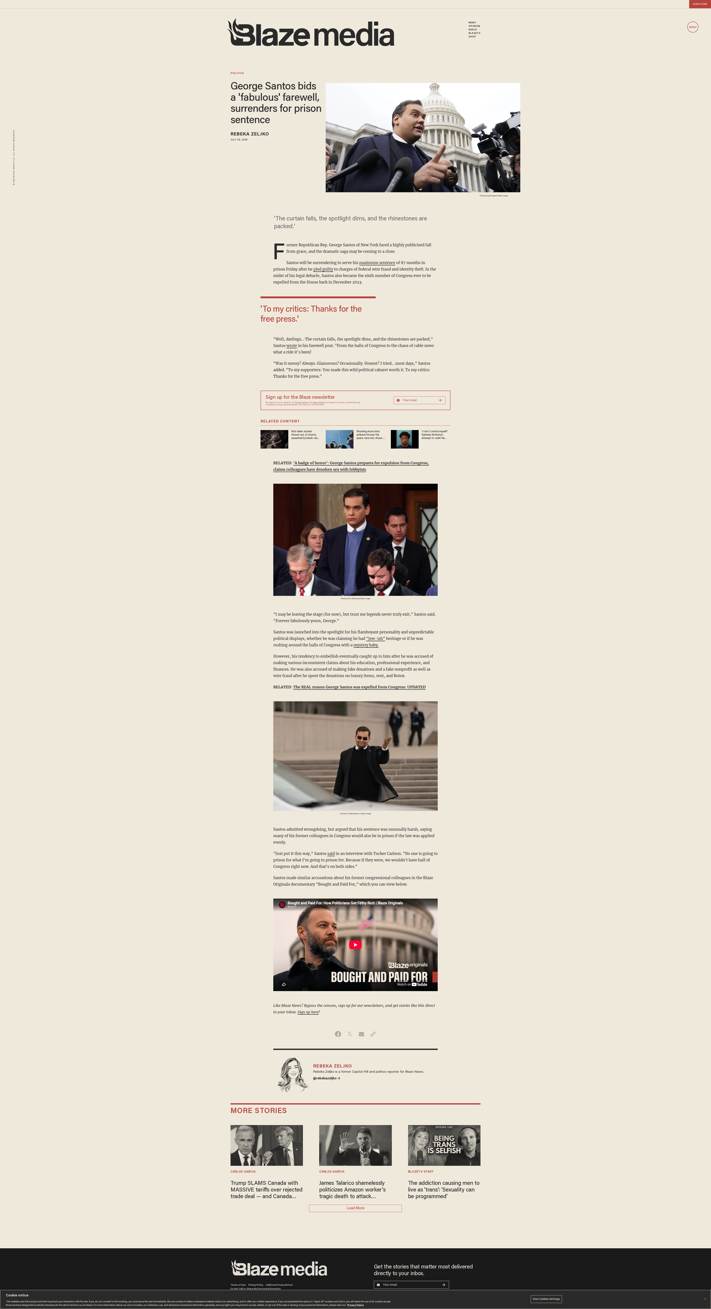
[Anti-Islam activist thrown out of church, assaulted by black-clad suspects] (274, 438)
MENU (692, 27)
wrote (291, 345)
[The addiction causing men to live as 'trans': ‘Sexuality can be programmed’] (444, 1145)
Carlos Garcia (243, 1171)
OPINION (474, 26)
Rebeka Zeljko (250, 134)
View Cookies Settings (546, 1299)
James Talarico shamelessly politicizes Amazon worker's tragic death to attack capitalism (352, 1190)
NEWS (472, 22)
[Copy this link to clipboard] (373, 1034)
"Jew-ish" (375, 638)
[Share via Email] (361, 1034)
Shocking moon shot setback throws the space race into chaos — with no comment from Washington (370, 435)
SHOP (472, 37)
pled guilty (323, 269)
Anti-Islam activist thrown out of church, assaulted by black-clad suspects (305, 435)
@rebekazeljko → (326, 1078)
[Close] (705, 1299)
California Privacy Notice (279, 1285)
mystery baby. (366, 645)
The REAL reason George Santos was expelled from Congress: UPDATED (359, 687)
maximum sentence (377, 262)
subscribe (700, 4)
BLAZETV (474, 33)
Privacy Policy (301, 403)
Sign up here (308, 1012)
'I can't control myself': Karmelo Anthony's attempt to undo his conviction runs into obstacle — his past (435, 435)
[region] (355, 1299)
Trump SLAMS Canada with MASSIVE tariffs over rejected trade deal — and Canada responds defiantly (267, 1190)
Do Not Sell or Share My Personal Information (256, 1289)
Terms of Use (319, 403)
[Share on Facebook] (338, 1034)
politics (237, 73)
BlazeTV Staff (420, 1171)
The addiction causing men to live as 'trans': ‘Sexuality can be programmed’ (444, 1190)
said (331, 853)
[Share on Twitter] (350, 1034)
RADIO (473, 29)
